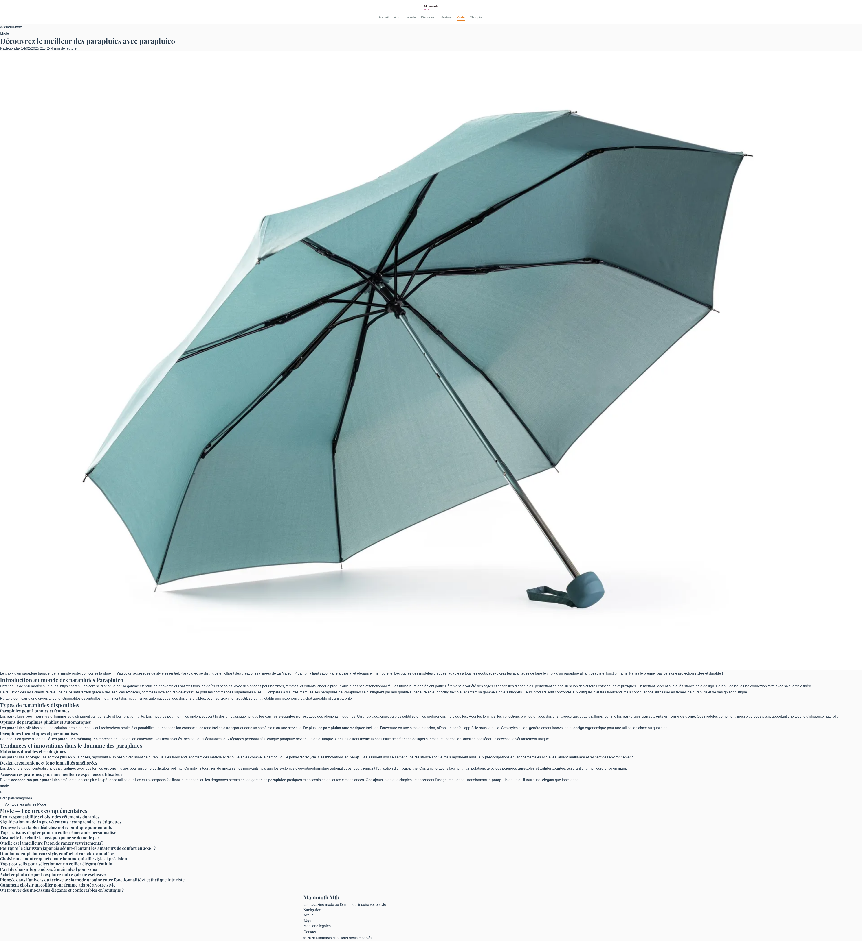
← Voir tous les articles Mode (23, 804)
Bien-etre (427, 17)
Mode (461, 17)
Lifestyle (445, 17)
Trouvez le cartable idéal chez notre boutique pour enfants (56, 827)
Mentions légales (317, 926)
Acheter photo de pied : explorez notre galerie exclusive (53, 874)
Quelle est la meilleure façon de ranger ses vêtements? (51, 843)
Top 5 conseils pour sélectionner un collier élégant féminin (56, 864)
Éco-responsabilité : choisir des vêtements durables (49, 816)
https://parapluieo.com (77, 686)
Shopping (477, 17)
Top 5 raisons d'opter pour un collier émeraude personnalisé (58, 832)
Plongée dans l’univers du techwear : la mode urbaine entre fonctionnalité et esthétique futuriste (92, 879)
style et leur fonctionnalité (124, 716)
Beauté (411, 17)
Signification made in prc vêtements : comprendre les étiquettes (60, 822)
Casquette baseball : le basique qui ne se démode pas (50, 837)
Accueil (383, 17)
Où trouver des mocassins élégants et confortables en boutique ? (62, 890)
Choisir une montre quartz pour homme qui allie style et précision (63, 858)
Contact (309, 932)
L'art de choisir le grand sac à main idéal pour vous (48, 869)
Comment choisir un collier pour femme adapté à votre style (57, 885)
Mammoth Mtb (321, 897)
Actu (397, 17)
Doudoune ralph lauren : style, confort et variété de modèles (57, 853)
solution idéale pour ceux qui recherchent (87, 728)
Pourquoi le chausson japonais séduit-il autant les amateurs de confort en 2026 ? (78, 848)
